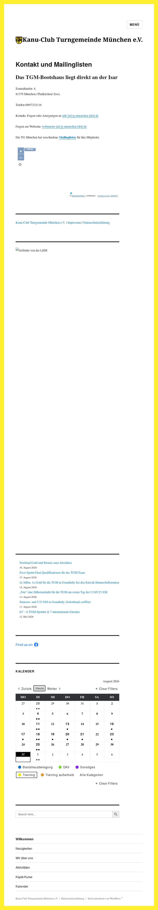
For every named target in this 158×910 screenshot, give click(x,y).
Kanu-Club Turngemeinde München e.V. (40, 222)
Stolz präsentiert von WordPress (104, 898)
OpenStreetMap (78, 196)
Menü (135, 24)
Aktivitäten (23, 867)
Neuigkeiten (24, 848)
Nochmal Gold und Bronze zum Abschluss (45, 563)
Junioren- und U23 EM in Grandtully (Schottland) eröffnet (55, 602)
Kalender (25, 671)
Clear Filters (108, 688)
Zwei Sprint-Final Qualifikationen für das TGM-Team (52, 572)
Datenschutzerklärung (96, 222)
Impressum (75, 222)
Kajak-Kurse (24, 877)
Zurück (26, 688)
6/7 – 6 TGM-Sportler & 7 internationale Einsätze (49, 612)
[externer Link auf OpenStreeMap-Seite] (94, 193)
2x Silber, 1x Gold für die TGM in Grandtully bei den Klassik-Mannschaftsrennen (69, 582)
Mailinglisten (67, 137)
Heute (40, 688)
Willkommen (25, 839)
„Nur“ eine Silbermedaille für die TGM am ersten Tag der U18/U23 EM (63, 592)
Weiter (52, 688)
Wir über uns (24, 858)
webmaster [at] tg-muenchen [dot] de (64, 126)
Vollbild (29, 149)
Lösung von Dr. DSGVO (107, 196)
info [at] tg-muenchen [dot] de (80, 115)
